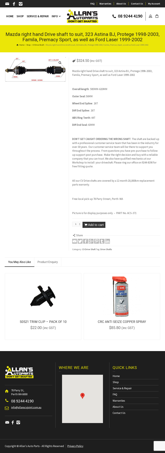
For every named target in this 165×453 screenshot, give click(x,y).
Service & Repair (122, 388)
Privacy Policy (75, 446)
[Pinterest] (96, 241)
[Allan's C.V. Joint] (82, 16)
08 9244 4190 (129, 16)
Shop (116, 382)
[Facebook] (14, 3)
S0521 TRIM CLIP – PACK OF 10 (43, 322)
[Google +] (91, 241)
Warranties (105, 3)
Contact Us (137, 3)
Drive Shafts (106, 249)
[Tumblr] (102, 241)
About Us (121, 3)
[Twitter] (80, 241)
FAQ (92, 3)
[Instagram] (21, 3)
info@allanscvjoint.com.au (26, 407)
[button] (82, 396)
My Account (154, 3)
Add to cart (96, 225)
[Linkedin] (107, 241)
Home (116, 376)
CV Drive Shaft (89, 249)
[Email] (7, 3)
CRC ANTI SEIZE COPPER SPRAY (122, 322)
